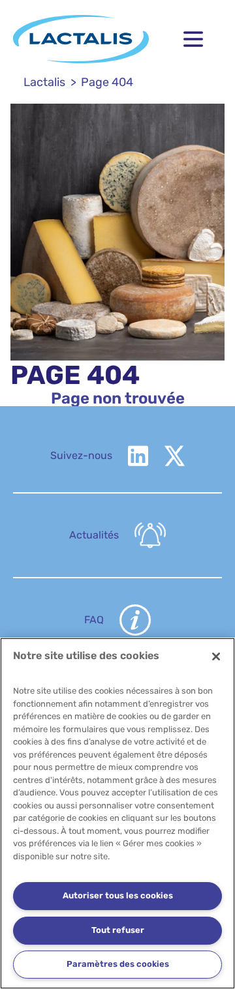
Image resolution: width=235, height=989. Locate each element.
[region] (117, 813)
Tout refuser (117, 930)
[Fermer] (216, 656)
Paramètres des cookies (118, 964)
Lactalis (44, 82)
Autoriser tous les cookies (118, 895)
